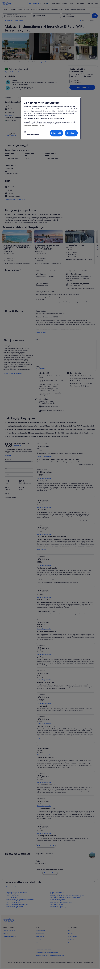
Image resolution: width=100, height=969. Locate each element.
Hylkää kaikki (56, 133)
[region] (51, 118)
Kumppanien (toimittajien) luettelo (34, 125)
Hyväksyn (71, 133)
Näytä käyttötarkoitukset (31, 133)
